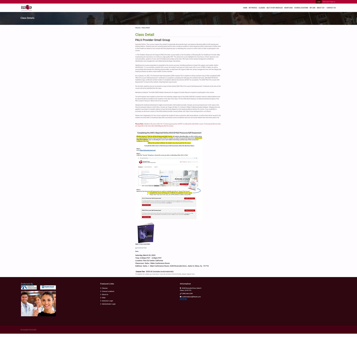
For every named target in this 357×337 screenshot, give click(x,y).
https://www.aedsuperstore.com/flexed (198, 111)
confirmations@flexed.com (191, 297)
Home (245, 8)
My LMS (312, 8)
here (193, 274)
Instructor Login (107, 301)
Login (318, 2)
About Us (105, 294)
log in (157, 274)
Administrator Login (109, 304)
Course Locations (301, 8)
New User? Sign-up (329, 2)
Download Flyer (142, 248)
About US (320, 8)
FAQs (104, 298)
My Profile (253, 8)
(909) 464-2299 (187, 293)
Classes (262, 8)
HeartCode (288, 8)
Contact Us (331, 8)
